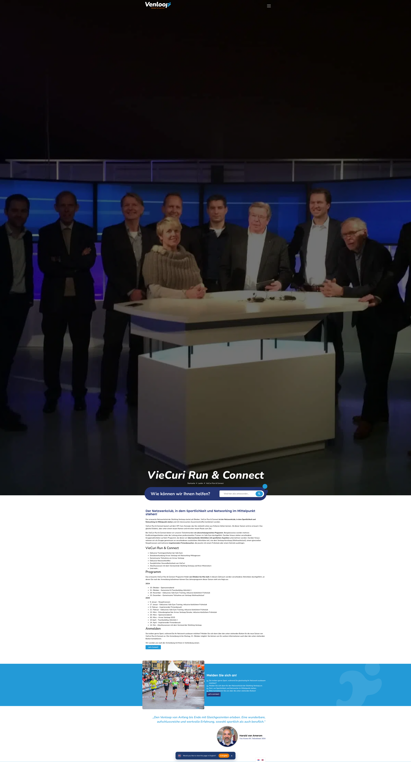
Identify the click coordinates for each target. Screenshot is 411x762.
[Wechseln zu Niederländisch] (258, 759)
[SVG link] (269, 6)
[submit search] (259, 493)
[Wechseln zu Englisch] (263, 759)
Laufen (200, 483)
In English (224, 756)
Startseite (191, 483)
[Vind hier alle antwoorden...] (241, 493)
